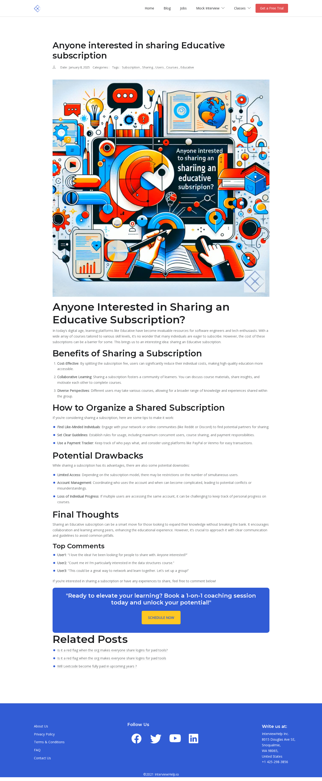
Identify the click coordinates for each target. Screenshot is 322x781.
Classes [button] (240, 8)
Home (149, 8)
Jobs (183, 8)
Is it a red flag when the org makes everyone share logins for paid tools (111, 658)
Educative (187, 67)
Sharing (148, 67)
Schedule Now (161, 617)
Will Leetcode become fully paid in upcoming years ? (97, 666)
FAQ (37, 750)
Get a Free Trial (272, 8)
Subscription (131, 67)
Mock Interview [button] (208, 8)
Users (160, 67)
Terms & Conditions (49, 742)
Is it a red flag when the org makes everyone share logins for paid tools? (112, 650)
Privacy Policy (44, 734)
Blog (167, 8)
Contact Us (42, 758)
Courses (172, 67)
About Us (41, 726)
